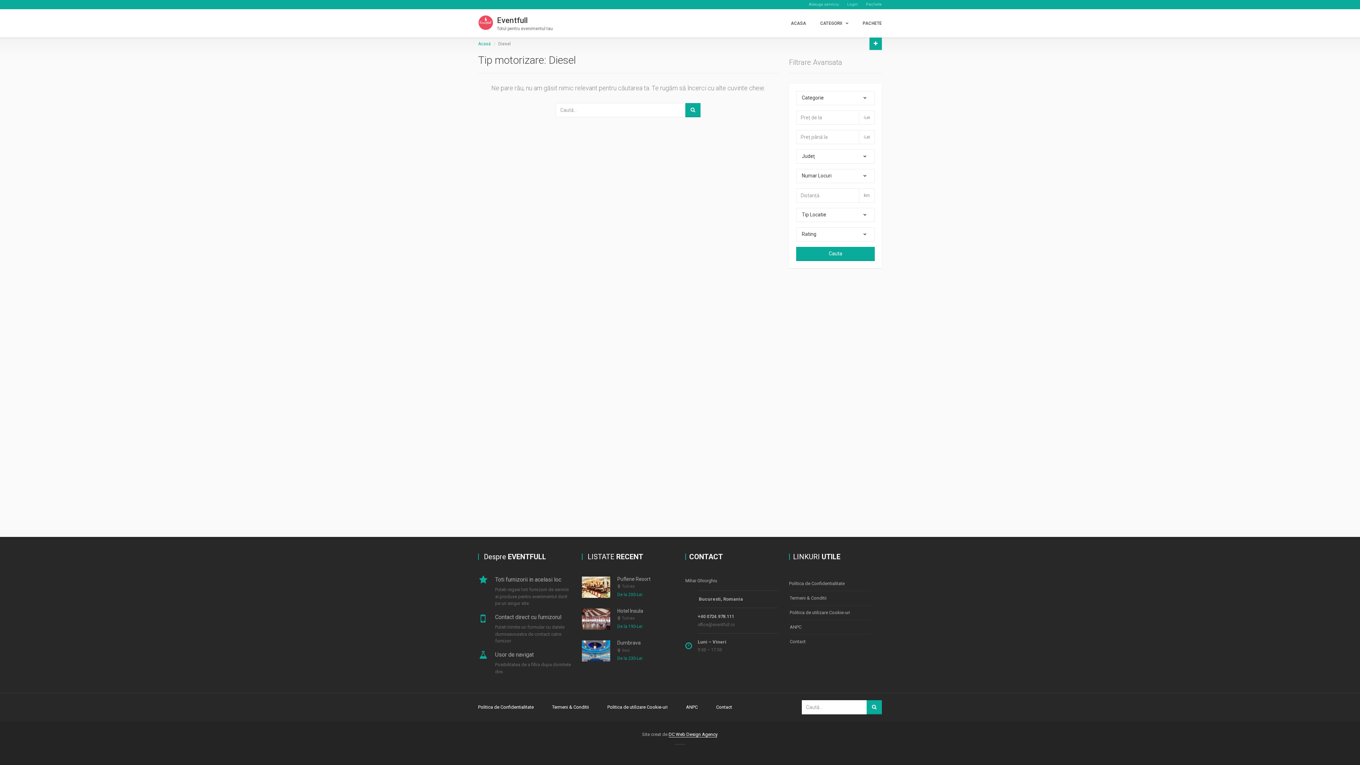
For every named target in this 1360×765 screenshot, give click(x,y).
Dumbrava (629, 643)
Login (852, 4)
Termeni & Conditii (808, 598)
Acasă (484, 43)
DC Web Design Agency (693, 734)
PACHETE (872, 23)
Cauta (835, 253)
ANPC (795, 627)
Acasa (798, 23)
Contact (798, 641)
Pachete (874, 4)
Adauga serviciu (824, 4)
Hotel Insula (630, 611)
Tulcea (628, 586)
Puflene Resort (634, 579)
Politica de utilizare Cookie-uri (820, 612)
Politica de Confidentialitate (817, 583)
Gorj (626, 650)
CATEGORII (831, 23)
